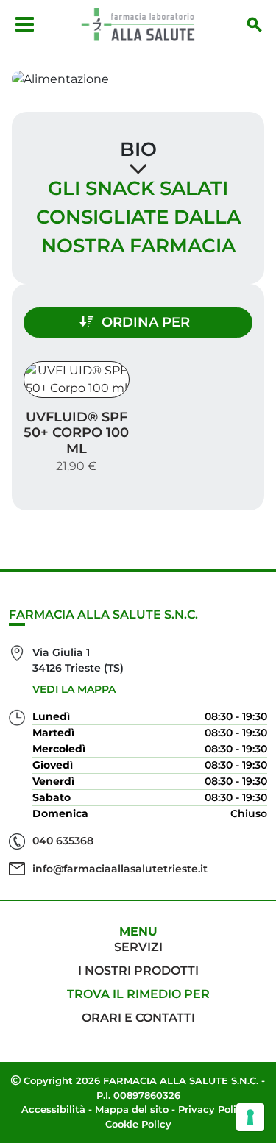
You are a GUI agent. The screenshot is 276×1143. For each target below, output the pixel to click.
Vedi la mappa (74, 689)
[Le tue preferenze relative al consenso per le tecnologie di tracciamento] (250, 1117)
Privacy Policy (213, 1109)
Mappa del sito (132, 1109)
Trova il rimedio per (138, 994)
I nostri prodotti (138, 971)
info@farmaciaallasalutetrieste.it (120, 868)
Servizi (138, 947)
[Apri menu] (24, 24)
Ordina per (146, 322)
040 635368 (62, 840)
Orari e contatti (138, 1018)
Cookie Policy (138, 1124)
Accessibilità (53, 1109)
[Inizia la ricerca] (254, 24)
